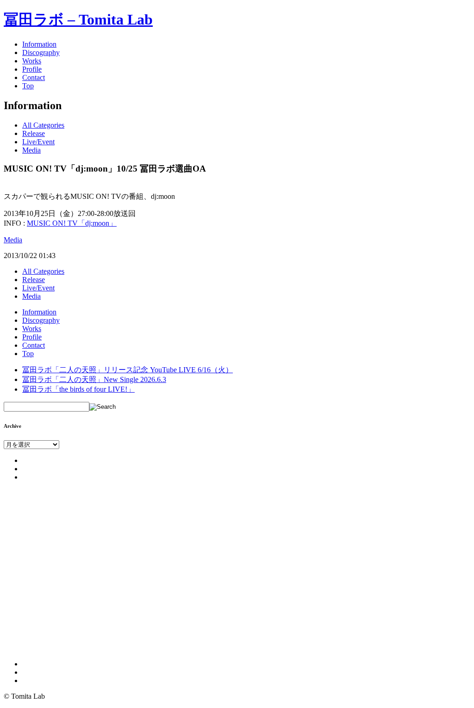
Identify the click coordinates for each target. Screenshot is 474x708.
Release (33, 133)
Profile (32, 69)
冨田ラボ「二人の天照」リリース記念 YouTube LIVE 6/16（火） (127, 370)
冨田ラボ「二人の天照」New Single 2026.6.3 (94, 379)
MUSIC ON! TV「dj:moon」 (72, 223)
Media (31, 150)
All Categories (43, 125)
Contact (33, 77)
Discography (41, 52)
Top (28, 86)
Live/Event (38, 142)
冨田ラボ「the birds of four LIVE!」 (78, 389)
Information (39, 44)
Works (31, 61)
